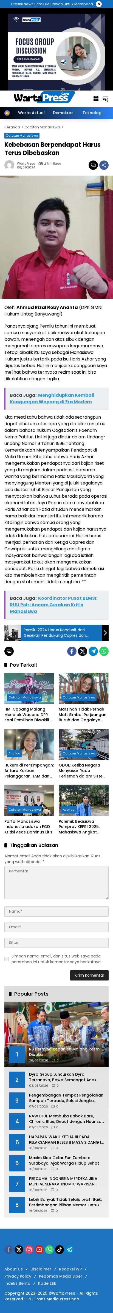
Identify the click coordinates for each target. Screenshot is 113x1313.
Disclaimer (40, 1269)
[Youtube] (39, 1249)
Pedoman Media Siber (60, 1276)
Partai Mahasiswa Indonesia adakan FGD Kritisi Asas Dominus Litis (28, 827)
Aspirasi (69, 809)
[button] (105, 98)
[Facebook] (72, 651)
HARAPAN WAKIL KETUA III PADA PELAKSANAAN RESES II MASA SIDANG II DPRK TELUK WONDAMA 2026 (65, 1139)
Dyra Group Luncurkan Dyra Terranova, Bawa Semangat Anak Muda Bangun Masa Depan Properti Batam (64, 1077)
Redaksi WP (70, 1269)
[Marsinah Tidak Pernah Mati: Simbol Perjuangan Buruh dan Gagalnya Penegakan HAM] (84, 688)
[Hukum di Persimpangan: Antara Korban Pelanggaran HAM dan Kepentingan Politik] (29, 744)
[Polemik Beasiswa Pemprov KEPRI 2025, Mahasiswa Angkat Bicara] (84, 800)
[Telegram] (93, 651)
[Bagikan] (104, 165)
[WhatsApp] (104, 651)
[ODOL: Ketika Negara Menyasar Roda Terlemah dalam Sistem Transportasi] (84, 744)
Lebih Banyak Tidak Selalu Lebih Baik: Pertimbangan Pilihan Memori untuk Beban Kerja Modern (65, 1202)
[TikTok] (59, 1249)
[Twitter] (82, 651)
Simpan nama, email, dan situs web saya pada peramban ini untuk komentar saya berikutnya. (56, 959)
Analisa (14, 753)
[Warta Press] (45, 98)
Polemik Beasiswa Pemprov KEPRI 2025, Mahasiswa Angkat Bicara (79, 827)
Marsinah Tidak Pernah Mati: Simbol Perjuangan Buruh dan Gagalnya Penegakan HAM (82, 715)
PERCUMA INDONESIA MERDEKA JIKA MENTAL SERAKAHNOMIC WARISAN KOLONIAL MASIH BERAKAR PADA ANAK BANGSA (66, 1181)
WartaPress (26, 163)
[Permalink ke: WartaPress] (10, 165)
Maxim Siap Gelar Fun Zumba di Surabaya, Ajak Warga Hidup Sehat (64, 1160)
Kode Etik (47, 1283)
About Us (13, 1269)
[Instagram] (29, 1249)
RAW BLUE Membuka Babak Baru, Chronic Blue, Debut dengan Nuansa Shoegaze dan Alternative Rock (65, 1119)
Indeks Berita (17, 1283)
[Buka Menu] (96, 98)
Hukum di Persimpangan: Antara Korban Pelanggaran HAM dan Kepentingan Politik (29, 771)
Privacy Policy (17, 1276)
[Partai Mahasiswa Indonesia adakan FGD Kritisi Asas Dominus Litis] (29, 800)
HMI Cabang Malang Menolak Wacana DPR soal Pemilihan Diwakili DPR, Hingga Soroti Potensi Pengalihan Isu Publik (26, 715)
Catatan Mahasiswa (25, 697)
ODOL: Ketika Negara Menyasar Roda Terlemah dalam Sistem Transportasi (82, 771)
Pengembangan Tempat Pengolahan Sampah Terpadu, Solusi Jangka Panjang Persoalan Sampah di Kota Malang (66, 1098)
